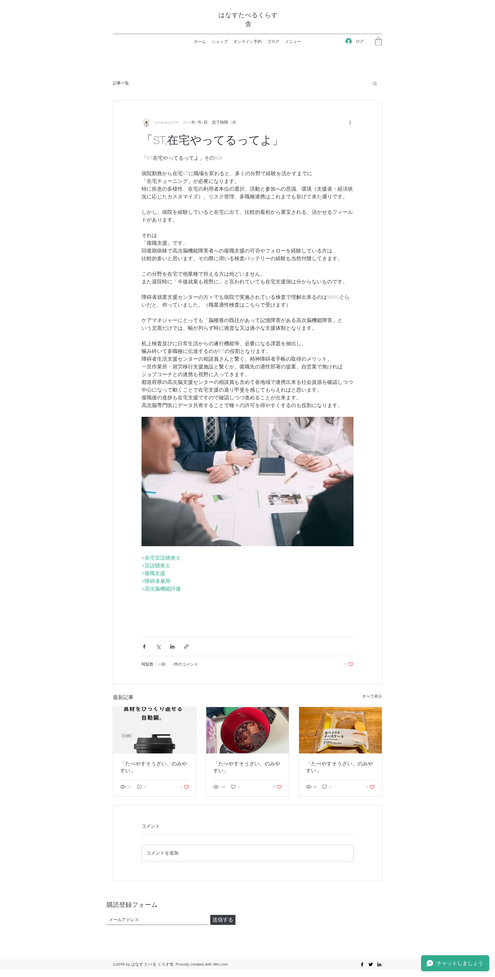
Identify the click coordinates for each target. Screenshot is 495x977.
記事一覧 (121, 83)
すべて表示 (372, 696)
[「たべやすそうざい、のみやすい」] (154, 730)
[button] (378, 41)
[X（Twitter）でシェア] (158, 646)
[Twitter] (371, 964)
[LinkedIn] (379, 964)
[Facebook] (362, 964)
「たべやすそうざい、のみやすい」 (153, 767)
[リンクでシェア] (186, 646)
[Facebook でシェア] (144, 646)
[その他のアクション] (350, 122)
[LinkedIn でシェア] (172, 646)
